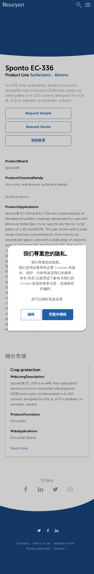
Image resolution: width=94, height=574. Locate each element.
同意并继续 (57, 314)
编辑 (31, 314)
